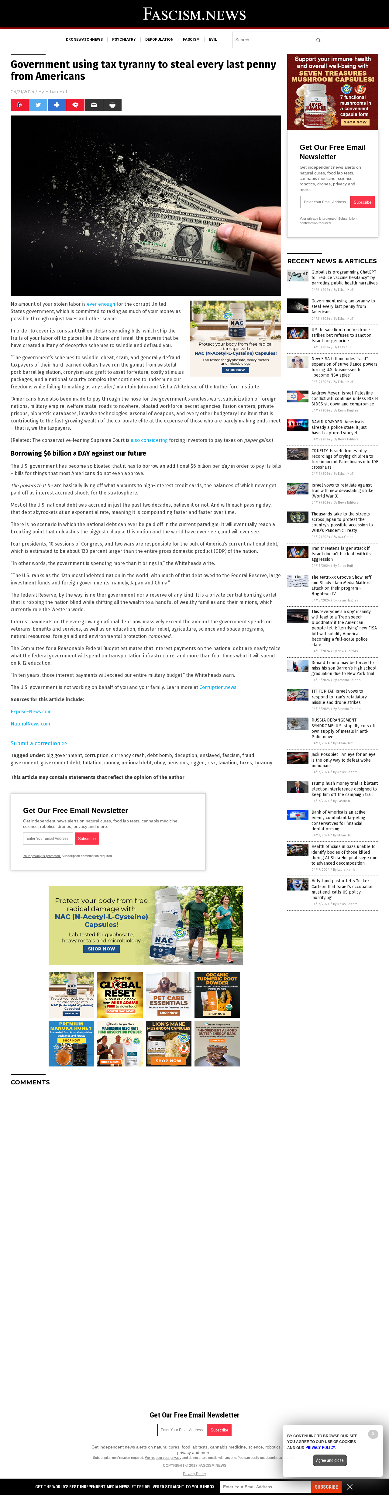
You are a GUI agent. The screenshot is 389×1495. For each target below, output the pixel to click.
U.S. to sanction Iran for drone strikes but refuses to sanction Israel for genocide (341, 335)
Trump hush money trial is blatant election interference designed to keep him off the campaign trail (345, 789)
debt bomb (159, 755)
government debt (60, 763)
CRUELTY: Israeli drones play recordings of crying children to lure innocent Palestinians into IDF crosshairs (345, 459)
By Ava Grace (343, 537)
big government (64, 755)
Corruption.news (217, 687)
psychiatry (124, 39)
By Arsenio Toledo (347, 680)
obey (159, 763)
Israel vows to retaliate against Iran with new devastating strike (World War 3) (343, 491)
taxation (227, 763)
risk (211, 763)
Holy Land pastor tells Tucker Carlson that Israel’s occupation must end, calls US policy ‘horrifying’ (343, 889)
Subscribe (326, 1487)
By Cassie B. (342, 347)
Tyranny (263, 763)
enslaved (210, 755)
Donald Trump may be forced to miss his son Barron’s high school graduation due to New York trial (344, 668)
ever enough (101, 304)
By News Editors (346, 439)
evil (213, 39)
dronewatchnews (84, 39)
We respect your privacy (163, 1457)
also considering (149, 440)
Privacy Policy (194, 1474)
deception (185, 755)
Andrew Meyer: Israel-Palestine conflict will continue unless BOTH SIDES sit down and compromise (345, 399)
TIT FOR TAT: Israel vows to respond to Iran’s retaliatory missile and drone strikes (339, 697)
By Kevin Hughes (346, 410)
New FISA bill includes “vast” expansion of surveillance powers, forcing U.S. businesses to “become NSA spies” (345, 367)
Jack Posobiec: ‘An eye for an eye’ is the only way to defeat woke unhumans (344, 760)
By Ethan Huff (343, 290)
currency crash (128, 755)
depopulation (159, 39)
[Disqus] (146, 1167)
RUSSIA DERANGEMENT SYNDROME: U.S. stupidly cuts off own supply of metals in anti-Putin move (344, 728)
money (111, 763)
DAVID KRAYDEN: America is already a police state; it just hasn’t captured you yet (339, 427)
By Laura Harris (344, 870)
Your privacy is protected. (42, 856)
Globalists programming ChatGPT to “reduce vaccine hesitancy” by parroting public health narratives (345, 278)
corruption (96, 755)
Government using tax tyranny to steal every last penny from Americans (343, 306)
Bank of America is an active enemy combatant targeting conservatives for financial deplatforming (339, 821)
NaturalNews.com (30, 724)
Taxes (245, 763)
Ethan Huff (57, 92)
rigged (197, 763)
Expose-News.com (31, 712)
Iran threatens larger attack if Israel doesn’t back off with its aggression (341, 554)
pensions (177, 763)
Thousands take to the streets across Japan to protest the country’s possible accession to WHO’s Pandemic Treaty (342, 522)
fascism (191, 39)
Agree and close (330, 1460)
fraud (248, 755)
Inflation (92, 763)
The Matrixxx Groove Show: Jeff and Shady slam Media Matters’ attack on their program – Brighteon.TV (341, 586)
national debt (136, 763)
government (24, 763)
